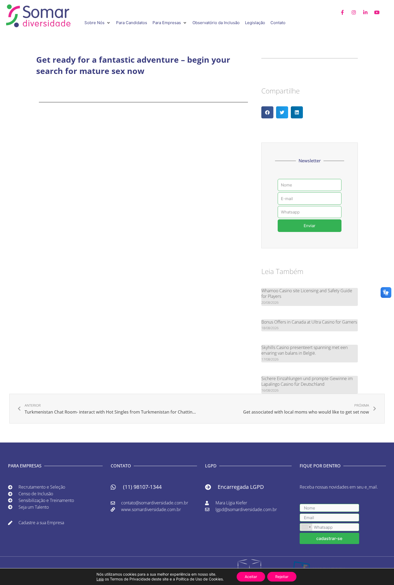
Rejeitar (281, 576)
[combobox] (306, 527)
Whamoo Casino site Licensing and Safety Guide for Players (306, 293)
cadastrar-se (329, 538)
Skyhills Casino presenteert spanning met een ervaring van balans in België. (304, 350)
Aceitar (251, 576)
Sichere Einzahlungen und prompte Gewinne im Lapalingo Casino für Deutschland (307, 381)
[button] (97, 23)
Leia (100, 579)
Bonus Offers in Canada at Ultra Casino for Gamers (309, 322)
